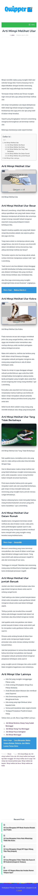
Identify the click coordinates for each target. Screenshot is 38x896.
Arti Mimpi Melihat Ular (11, 142)
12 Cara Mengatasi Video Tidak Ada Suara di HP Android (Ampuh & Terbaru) (19, 861)
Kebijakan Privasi (8, 888)
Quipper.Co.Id (31, 888)
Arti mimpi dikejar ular (24, 754)
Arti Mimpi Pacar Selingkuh (16, 732)
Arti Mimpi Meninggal (13, 735)
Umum (9, 754)
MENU (33, 25)
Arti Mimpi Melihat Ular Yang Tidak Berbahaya (17, 150)
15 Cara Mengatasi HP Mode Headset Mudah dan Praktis (19, 829)
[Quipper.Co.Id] (19, 11)
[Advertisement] (19, 59)
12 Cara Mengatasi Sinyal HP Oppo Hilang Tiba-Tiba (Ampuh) (18, 850)
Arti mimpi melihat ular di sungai (23, 758)
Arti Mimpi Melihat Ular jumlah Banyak (18, 156)
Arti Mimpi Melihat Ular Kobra (16, 147)
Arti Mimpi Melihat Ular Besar (16, 145)
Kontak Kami (20, 888)
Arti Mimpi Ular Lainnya (11, 158)
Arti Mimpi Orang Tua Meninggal (17, 729)
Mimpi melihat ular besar (14, 763)
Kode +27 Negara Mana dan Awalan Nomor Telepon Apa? (18, 871)
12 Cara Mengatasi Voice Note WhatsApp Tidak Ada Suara (17, 839)
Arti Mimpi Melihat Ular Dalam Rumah (18, 153)
